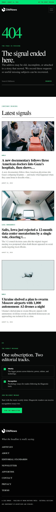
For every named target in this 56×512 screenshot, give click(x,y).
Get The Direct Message (46, 2)
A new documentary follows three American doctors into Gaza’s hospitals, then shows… (25, 164)
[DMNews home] (9, 10)
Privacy (6, 484)
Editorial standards (14, 459)
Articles (7, 446)
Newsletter (9, 465)
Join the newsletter (12, 410)
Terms (5, 490)
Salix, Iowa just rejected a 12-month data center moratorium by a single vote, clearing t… (27, 233)
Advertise (8, 471)
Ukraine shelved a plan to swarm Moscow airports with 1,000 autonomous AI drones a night (25, 303)
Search (48, 81)
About (5, 453)
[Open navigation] (51, 9)
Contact (7, 477)
